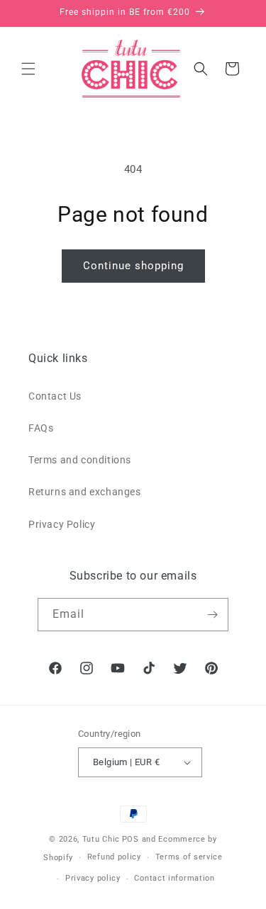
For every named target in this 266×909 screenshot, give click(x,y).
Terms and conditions (79, 459)
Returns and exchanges (84, 491)
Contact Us (55, 396)
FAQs (40, 428)
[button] (28, 68)
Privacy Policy (61, 524)
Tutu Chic (101, 839)
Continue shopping (133, 265)
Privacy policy (93, 878)
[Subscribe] (212, 614)
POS (130, 839)
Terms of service (189, 857)
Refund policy (114, 857)
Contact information (174, 878)
